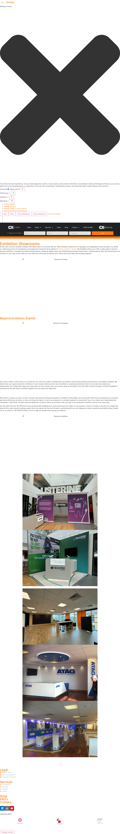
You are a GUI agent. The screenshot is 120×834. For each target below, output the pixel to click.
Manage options (9, 204)
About (37, 227)
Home (29, 227)
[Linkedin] (2, 808)
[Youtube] (11, 808)
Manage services (10, 206)
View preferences (24, 214)
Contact (74, 227)
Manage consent (7, 832)
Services (48, 227)
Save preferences (40, 214)
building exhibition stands (67, 249)
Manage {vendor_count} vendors (15, 208)
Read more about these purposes (15, 211)
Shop (66, 227)
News (59, 227)
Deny (12, 214)
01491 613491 (88, 227)
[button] (60, 95)
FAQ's (4, 799)
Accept (4, 214)
